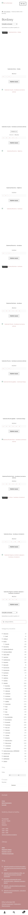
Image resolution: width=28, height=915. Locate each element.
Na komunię (6, 670)
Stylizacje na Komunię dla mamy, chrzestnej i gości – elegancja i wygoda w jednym (14, 881)
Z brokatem (8, 745)
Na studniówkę (9, 717)
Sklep (3, 847)
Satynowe (7, 732)
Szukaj (14, 912)
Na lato (7, 714)
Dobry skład (6, 654)
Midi (6, 709)
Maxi (6, 706)
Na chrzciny (6, 667)
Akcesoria (6, 633)
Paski (6, 636)
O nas (3, 801)
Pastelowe (7, 725)
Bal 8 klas (7, 686)
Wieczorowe (8, 743)
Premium (7, 730)
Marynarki (6, 665)
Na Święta (6, 673)
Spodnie (5, 680)
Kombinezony (7, 659)
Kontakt (4, 805)
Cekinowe (7, 691)
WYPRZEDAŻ (6, 758)
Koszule (7, 644)
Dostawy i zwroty (6, 851)
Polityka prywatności (8, 853)
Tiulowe (7, 735)
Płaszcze (6, 675)
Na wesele (7, 722)
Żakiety (5, 761)
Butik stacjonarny (7, 803)
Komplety (6, 662)
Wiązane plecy (8, 740)
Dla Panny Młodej (8, 652)
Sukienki (6, 683)
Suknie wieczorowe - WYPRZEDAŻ (11, 751)
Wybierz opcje (14, 81)
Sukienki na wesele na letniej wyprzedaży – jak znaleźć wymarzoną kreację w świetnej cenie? (15, 868)
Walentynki (6, 756)
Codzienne (7, 693)
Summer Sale (7, 753)
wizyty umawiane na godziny (9, 834)
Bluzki (5, 641)
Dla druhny (6, 646)
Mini (6, 712)
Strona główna (7, 11)
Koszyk (22, 911)
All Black (6, 639)
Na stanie (5, 779)
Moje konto (4, 912)
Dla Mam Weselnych (8, 649)
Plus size (7, 727)
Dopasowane (8, 699)
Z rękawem (7, 748)
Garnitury (6, 657)
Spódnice (6, 678)
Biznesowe (7, 688)
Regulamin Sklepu (7, 849)
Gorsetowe (7, 704)
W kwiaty (7, 738)
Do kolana (7, 696)
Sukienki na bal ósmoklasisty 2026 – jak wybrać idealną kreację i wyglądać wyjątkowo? (14, 874)
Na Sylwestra (8, 719)
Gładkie (7, 701)
